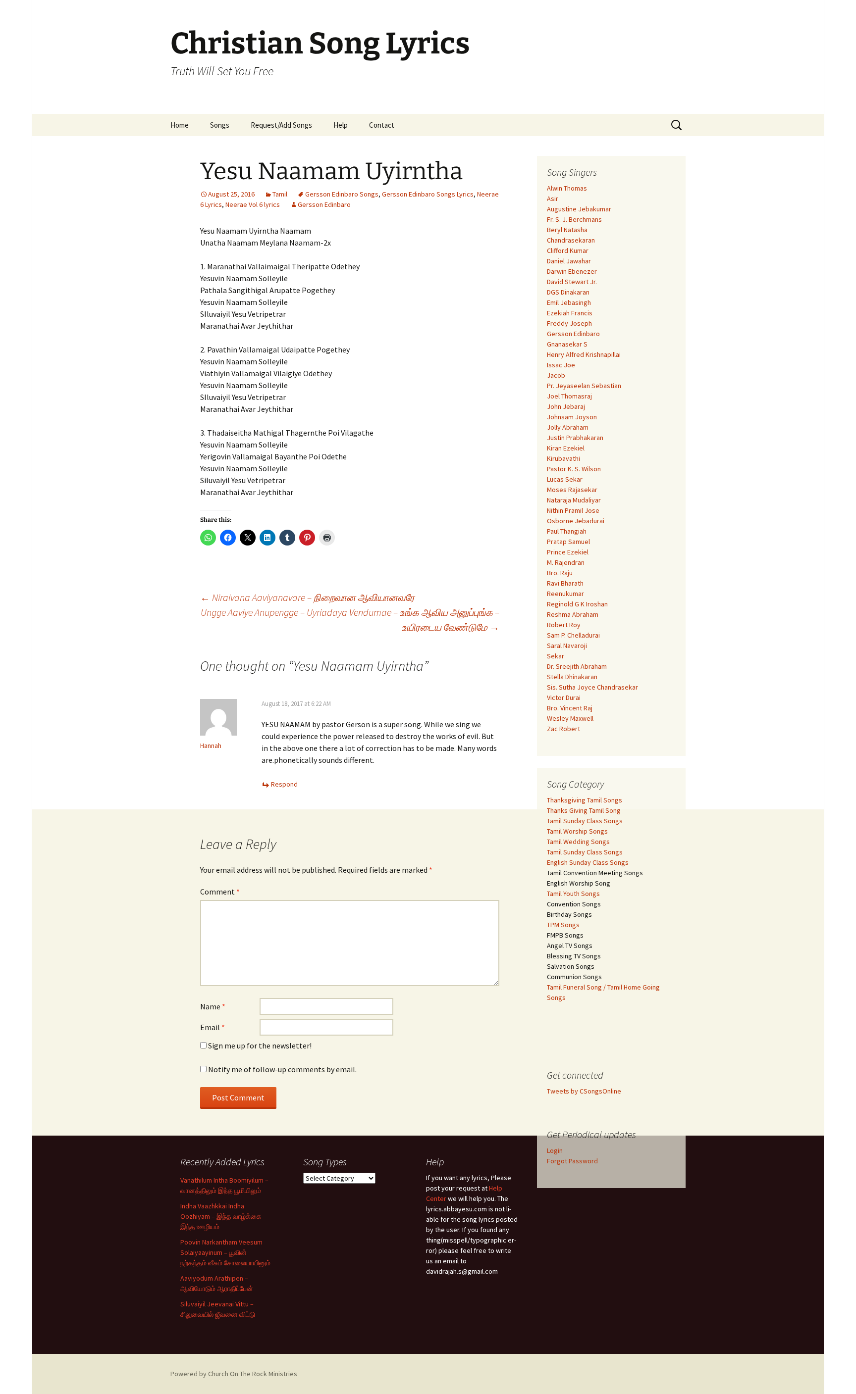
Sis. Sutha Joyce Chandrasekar (592, 687)
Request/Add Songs (281, 125)
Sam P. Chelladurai (573, 635)
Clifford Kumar (567, 250)
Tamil (279, 194)
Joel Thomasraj (569, 396)
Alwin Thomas (567, 188)
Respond (284, 784)
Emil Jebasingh (569, 302)
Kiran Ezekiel (566, 448)
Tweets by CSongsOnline (584, 1091)
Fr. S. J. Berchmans (574, 219)
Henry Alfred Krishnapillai (584, 354)
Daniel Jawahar (569, 260)
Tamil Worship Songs (577, 831)
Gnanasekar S (567, 344)
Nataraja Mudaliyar (574, 500)
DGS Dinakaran (568, 292)
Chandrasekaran (571, 240)
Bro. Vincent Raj (569, 707)
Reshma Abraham (572, 614)
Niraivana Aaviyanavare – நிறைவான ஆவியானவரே (307, 597)
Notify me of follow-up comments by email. (282, 1069)
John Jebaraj (566, 406)
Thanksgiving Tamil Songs (584, 800)
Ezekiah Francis (569, 312)
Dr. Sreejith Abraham (577, 666)
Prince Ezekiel (567, 552)
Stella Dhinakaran (572, 676)
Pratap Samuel (568, 541)
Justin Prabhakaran (575, 437)
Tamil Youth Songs (573, 893)
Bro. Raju (560, 572)
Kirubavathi (563, 458)
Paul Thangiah (567, 531)
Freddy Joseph (569, 323)
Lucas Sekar (565, 479)
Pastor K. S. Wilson (574, 468)
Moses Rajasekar (572, 489)
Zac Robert (563, 728)
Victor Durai (564, 697)
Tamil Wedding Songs (578, 841)
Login (555, 1150)
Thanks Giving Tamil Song (584, 810)
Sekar (555, 655)
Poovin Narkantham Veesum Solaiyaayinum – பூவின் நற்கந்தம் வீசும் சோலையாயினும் (225, 1252)
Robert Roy (564, 624)
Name (212, 1006)
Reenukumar (565, 593)
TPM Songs (563, 924)
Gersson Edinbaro (324, 204)
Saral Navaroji (567, 645)
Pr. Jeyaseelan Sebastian (584, 385)
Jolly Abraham (567, 427)
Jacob (556, 375)
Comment (220, 891)
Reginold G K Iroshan (577, 603)
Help (340, 125)
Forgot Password (572, 1160)
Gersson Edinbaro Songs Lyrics (428, 194)
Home (179, 125)
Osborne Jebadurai (575, 520)
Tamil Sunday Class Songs (585, 820)
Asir (552, 198)
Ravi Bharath (565, 583)
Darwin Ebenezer (572, 271)
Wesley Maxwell (570, 718)
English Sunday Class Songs (588, 862)
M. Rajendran (566, 562)
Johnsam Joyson (572, 416)
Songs (219, 125)
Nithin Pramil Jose (573, 510)
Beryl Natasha (567, 229)
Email (212, 1027)
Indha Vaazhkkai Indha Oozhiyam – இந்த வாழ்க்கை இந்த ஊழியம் (221, 1216)
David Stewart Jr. (572, 281)
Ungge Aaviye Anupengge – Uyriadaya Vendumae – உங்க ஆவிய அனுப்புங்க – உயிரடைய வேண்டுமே (350, 619)
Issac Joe (561, 364)
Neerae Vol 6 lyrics (252, 204)
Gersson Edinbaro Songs (341, 194)
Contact (381, 125)
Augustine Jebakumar (579, 208)
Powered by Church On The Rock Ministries (233, 1373)
